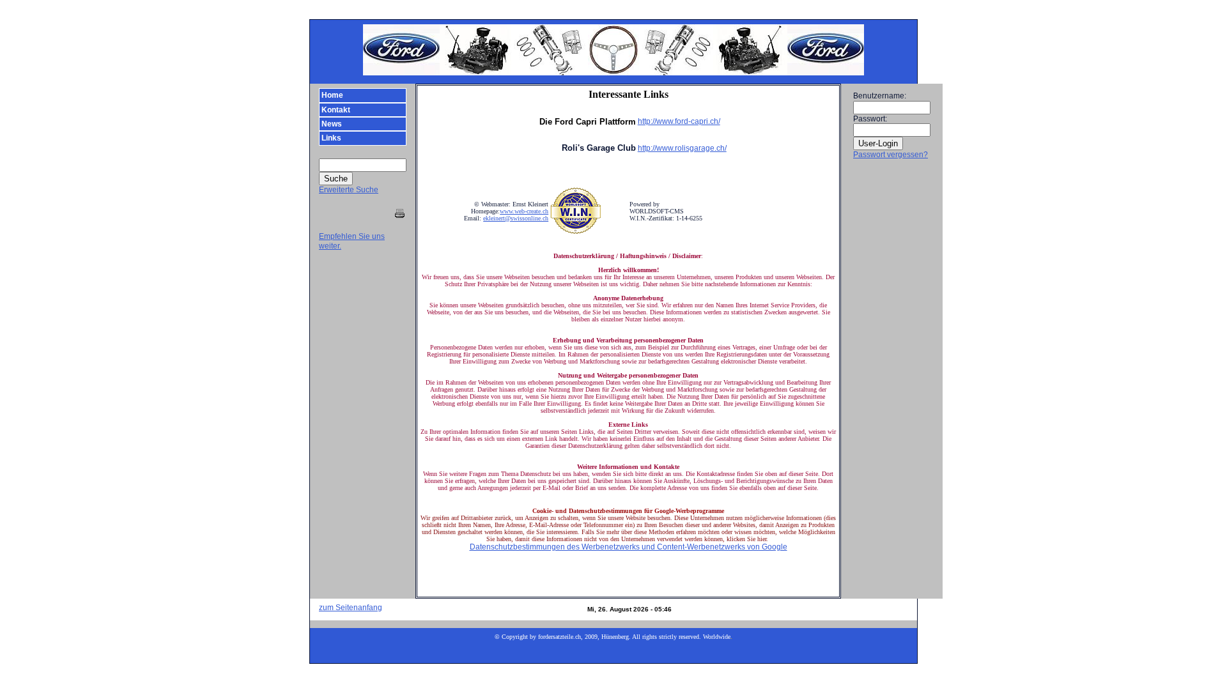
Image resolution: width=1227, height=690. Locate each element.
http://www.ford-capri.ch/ (679, 121)
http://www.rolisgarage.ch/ (682, 148)
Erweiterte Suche (348, 189)
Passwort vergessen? (890, 154)
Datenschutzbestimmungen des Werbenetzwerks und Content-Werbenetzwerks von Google (628, 546)
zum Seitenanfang (350, 607)
